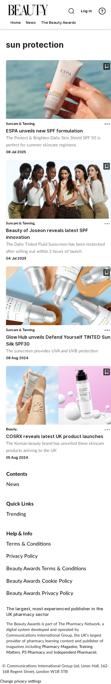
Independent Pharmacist (75, 652)
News (12, 484)
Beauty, (11, 429)
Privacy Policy (22, 556)
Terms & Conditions (28, 543)
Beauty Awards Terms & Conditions (46, 568)
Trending (16, 514)
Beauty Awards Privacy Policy (39, 593)
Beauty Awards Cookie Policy (39, 581)
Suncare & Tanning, (20, 123)
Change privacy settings (20, 681)
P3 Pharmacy (33, 652)
